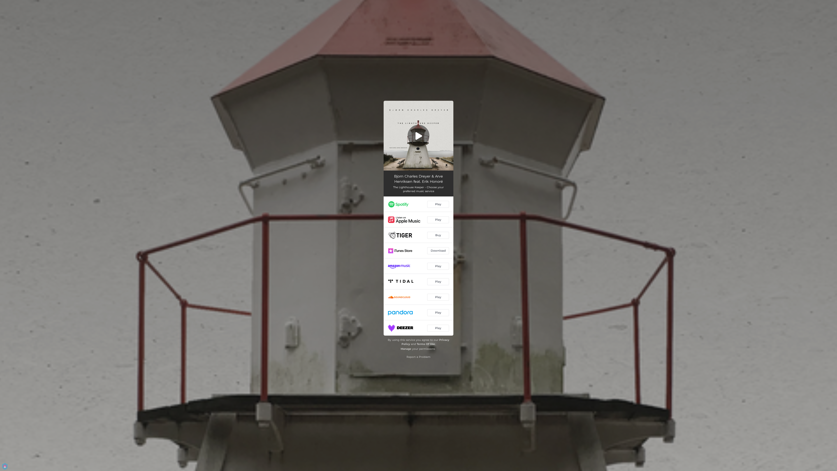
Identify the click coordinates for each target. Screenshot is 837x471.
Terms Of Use (426, 344)
